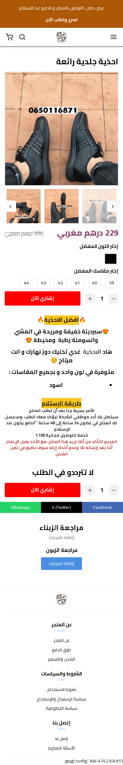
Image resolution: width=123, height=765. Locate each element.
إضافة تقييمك (61, 563)
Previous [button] (112, 206)
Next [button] (10, 206)
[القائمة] (113, 37)
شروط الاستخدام (61, 689)
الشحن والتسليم (61, 659)
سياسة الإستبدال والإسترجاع (61, 699)
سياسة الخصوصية (61, 708)
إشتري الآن (42, 298)
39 (111, 283)
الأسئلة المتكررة (61, 748)
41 (77, 283)
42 (60, 283)
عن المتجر (62, 640)
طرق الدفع (61, 650)
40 (94, 283)
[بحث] (22, 37)
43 (43, 283)
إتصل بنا (61, 739)
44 (26, 283)
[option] (61, 147)
